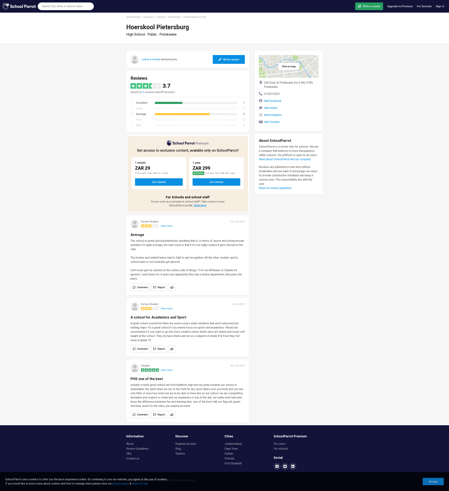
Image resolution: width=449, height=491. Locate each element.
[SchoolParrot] (20, 6)
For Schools (424, 6)
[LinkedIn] (292, 466)
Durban (228, 454)
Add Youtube (272, 122)
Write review (231, 59)
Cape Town (231, 449)
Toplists (180, 454)
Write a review (371, 6)
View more (167, 226)
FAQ (128, 454)
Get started (159, 182)
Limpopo (148, 17)
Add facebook (272, 101)
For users (279, 444)
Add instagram (273, 115)
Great (139, 108)
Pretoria (229, 458)
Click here (200, 205)
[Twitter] (285, 466)
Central (161, 17)
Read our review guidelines (275, 188)
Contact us (132, 458)
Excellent (141, 103)
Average (141, 114)
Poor (139, 120)
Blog (178, 449)
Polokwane (174, 17)
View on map (289, 66)
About (129, 444)
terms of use (140, 484)
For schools (281, 449)
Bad (138, 125)
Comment (142, 287)
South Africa (133, 17)
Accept (433, 482)
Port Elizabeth (233, 463)
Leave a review (151, 59)
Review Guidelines (137, 449)
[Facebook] (277, 466)
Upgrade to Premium (400, 6)
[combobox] (66, 6)
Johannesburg (233, 444)
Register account (185, 444)
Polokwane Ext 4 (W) (195, 17)
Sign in (440, 6)
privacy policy (120, 484)
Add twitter (270, 108)
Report (161, 287)
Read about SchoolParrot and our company (285, 159)
